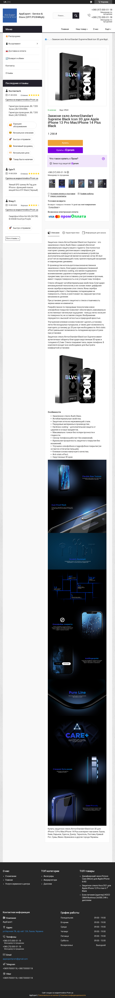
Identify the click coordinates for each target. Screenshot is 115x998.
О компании (10, 876)
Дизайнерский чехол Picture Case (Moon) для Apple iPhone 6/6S (96, 879)
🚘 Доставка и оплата (16, 51)
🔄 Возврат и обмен (15, 58)
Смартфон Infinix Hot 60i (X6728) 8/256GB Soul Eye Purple (23, 217)
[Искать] (76, 15)
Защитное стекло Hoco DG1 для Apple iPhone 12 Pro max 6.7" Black (96, 888)
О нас (95, 29)
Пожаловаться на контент (48, 995)
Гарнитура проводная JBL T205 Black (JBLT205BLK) (23, 113)
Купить (65, 143)
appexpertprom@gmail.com (15, 959)
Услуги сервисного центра (17, 884)
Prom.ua (70, 993)
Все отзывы (11, 238)
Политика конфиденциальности (73, 995)
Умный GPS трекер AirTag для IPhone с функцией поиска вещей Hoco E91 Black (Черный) (23, 187)
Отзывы (9, 73)
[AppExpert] (10, 16)
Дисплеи (48, 884)
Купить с (61, 150)
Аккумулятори (50, 880)
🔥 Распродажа (13, 36)
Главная (65, 29)
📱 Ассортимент (13, 44)
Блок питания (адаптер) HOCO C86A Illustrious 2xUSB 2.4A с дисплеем (96, 897)
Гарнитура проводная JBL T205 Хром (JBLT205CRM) (23, 107)
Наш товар (81, 29)
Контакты (10, 66)
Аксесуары (49, 876)
